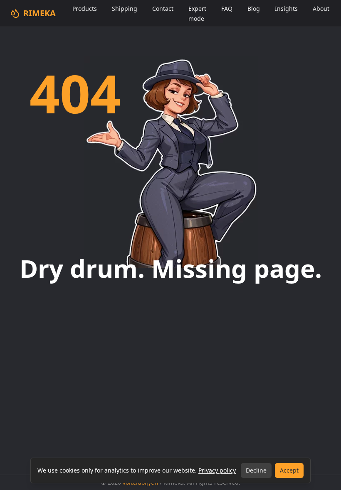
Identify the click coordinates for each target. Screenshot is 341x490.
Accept (289, 470)
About (321, 8)
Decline (256, 470)
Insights (286, 8)
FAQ (226, 8)
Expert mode (197, 13)
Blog (253, 8)
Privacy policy (217, 470)
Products (84, 8)
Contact (162, 8)
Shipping (124, 8)
